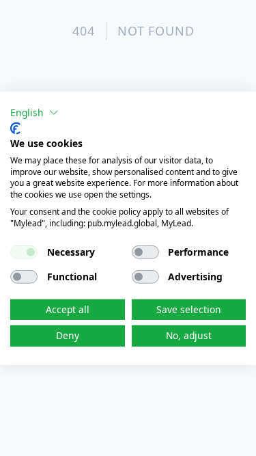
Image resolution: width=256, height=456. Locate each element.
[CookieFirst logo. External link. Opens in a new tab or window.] (15, 128)
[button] (34, 112)
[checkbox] (24, 251)
